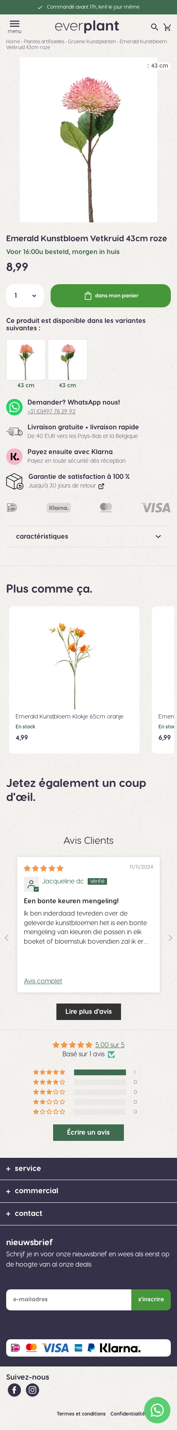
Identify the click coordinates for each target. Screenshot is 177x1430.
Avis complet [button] (43, 981)
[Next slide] (170, 937)
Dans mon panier (117, 295)
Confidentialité (128, 1413)
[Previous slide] (6, 937)
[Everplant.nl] (87, 26)
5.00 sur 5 (110, 1045)
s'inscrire (151, 1300)
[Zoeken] (154, 27)
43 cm (26, 386)
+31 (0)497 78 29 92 (51, 412)
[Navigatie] (14, 24)
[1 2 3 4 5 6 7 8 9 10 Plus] (25, 295)
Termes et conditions (82, 1413)
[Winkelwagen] (167, 27)
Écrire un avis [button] (88, 1132)
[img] (43, 868)
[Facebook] (15, 1389)
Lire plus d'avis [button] (88, 1011)
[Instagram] (32, 1389)
